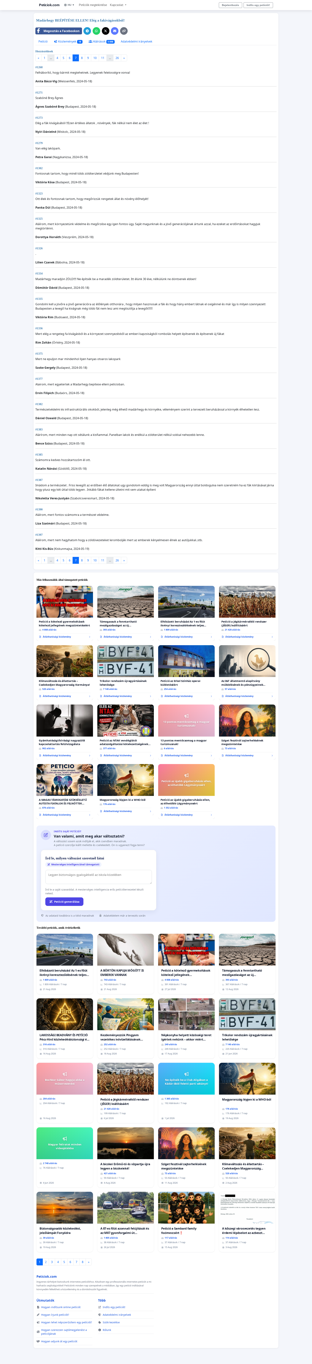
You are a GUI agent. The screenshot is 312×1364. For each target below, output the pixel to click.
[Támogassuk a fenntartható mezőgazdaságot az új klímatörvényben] (125, 613)
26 (117, 58)
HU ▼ (71, 4)
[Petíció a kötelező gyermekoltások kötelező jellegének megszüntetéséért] (64, 613)
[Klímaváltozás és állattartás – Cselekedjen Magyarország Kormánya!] (64, 672)
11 (102, 58)
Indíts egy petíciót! (258, 5)
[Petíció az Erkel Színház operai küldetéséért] (186, 672)
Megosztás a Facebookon (62, 31)
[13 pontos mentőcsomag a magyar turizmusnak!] (186, 732)
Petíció (43, 41)
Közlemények (69, 41)
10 (95, 58)
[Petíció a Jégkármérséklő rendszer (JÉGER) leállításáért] (247, 613)
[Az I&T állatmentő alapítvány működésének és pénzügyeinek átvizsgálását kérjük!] (247, 672)
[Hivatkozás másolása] (124, 31)
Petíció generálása (66, 901)
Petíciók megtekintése (93, 5)
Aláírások (102, 41)
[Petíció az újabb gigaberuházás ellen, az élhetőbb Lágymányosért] (186, 791)
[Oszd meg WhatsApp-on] (96, 31)
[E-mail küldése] (114, 31)
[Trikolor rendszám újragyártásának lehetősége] (125, 672)
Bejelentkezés (230, 5)
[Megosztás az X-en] (105, 31)
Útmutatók (45, 1300)
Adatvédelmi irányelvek (136, 41)
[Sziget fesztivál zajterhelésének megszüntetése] (247, 732)
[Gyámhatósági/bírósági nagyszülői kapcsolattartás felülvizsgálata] (64, 732)
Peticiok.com (49, 5)
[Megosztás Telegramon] (87, 31)
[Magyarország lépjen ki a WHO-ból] (125, 789)
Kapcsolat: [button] (117, 5)
